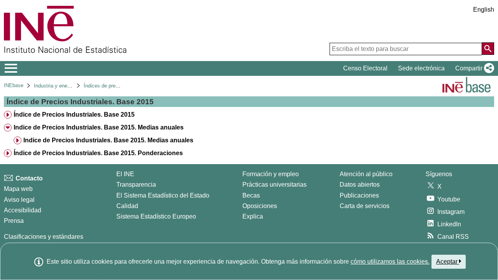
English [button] (483, 9)
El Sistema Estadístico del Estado (162, 195)
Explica (252, 216)
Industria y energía (55, 86)
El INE (125, 174)
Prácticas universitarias (274, 184)
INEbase (13, 85)
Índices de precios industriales (118, 86)
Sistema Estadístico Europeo (156, 216)
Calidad (127, 206)
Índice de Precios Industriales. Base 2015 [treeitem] (74, 114)
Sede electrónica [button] (421, 68)
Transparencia (136, 184)
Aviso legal (19, 199)
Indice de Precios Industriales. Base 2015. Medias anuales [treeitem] (99, 127)
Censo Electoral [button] (365, 68)
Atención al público (366, 174)
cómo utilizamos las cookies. (390, 261)
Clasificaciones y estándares (43, 236)
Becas (251, 195)
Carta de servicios (364, 206)
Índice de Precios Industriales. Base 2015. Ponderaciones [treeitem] (98, 153)
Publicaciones (359, 195)
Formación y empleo (270, 174)
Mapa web (18, 189)
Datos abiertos (360, 184)
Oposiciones (259, 206)
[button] (473, 68)
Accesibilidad (22, 210)
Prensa (14, 220)
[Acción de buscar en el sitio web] (488, 48)
